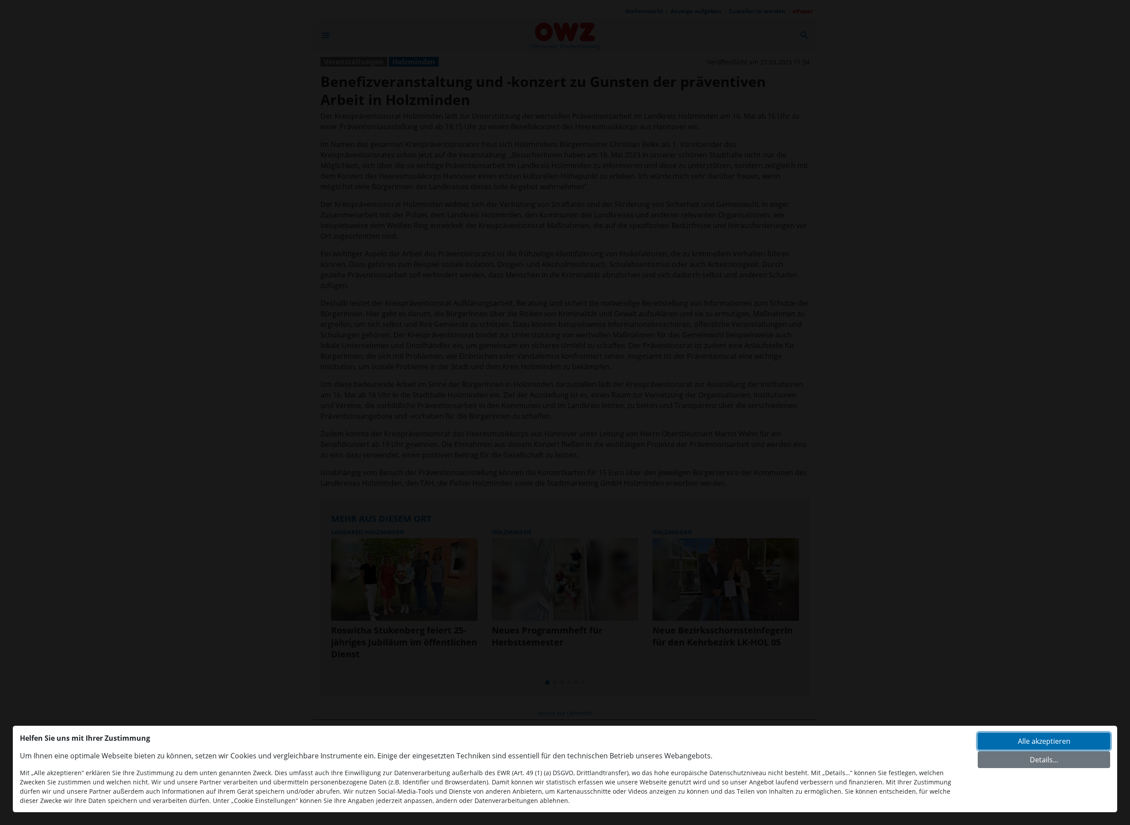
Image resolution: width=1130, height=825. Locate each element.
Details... (1044, 760)
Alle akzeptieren (1044, 741)
